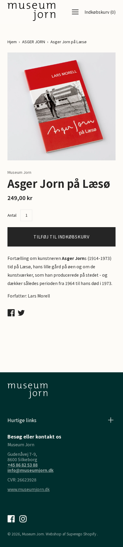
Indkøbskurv (100, 12)
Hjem (12, 41)
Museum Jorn (33, 533)
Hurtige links (21, 420)
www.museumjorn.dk (28, 489)
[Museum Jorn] (31, 12)
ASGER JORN (33, 41)
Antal (11, 215)
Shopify (89, 533)
